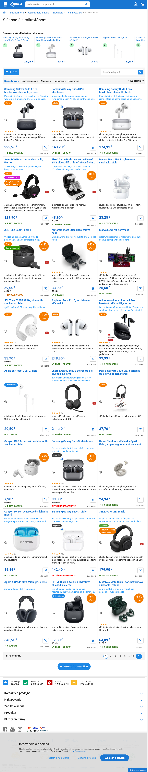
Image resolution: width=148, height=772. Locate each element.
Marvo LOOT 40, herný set (114, 229)
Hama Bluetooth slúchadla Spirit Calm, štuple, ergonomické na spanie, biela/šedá (121, 443)
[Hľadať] (86, 4)
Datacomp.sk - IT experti (16, 4)
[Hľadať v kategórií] (140, 72)
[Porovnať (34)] (53, 120)
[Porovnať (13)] (53, 331)
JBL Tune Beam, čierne (17, 229)
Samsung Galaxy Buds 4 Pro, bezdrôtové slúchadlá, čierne (16, 39)
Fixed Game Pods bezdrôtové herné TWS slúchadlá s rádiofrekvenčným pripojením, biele (72, 161)
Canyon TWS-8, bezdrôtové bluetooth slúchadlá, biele (26, 443)
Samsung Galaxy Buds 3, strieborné (72, 441)
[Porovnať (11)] (100, 542)
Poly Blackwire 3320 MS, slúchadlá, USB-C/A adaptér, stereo (119, 372)
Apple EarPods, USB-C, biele (115, 38)
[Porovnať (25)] (53, 190)
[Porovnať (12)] (5, 401)
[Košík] (142, 4)
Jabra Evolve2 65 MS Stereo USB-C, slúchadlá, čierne (72, 372)
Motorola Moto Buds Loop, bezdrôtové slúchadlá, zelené (121, 583)
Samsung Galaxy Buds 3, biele (69, 511)
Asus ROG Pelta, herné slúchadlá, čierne (23, 161)
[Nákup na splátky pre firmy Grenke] (44, 731)
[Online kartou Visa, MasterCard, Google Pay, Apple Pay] (32, 731)
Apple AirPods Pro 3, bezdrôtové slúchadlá (84, 39)
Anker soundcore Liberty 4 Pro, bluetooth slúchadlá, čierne (117, 302)
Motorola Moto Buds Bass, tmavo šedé (71, 231)
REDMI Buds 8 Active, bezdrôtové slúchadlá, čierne (71, 583)
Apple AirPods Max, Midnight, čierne (25, 581)
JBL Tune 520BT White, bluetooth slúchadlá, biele (23, 302)
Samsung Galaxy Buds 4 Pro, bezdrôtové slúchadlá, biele (49, 39)
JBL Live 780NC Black (112, 511)
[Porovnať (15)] (53, 260)
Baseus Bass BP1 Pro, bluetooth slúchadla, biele (117, 161)
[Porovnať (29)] (5, 190)
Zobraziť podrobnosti (77, 751)
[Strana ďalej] (139, 656)
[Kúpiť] (46, 147)
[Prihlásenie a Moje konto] (135, 4)
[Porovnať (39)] (5, 120)
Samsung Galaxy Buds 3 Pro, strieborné (68, 91)
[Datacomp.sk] (4, 12)
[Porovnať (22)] (5, 260)
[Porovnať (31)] (100, 120)
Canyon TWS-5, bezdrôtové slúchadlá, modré (26, 513)
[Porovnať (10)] (53, 612)
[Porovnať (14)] (100, 260)
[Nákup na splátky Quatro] (44, 729)
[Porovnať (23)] (100, 190)
